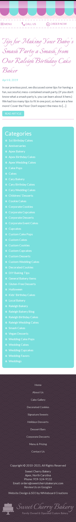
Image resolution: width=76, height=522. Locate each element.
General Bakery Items (22, 278)
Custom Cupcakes (20, 250)
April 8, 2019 (10, 80)
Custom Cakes (18, 239)
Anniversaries (17, 145)
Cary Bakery (17, 179)
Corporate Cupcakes (22, 212)
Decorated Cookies (21, 267)
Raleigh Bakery (18, 306)
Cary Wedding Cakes (22, 190)
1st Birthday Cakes (21, 140)
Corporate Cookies (21, 206)
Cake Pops (15, 168)
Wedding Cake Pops (21, 339)
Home (38, 384)
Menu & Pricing (38, 444)
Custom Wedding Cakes (24, 261)
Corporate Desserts (21, 217)
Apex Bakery (17, 151)
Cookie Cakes (17, 201)
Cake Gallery (38, 399)
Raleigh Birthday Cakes (23, 317)
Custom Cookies (19, 245)
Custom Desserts (19, 256)
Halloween (15, 289)
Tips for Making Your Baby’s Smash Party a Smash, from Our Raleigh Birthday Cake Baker (37, 56)
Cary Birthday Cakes (22, 184)
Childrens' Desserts (21, 195)
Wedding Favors (19, 355)
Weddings (15, 361)
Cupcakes (15, 228)
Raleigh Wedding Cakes (24, 322)
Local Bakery (17, 300)
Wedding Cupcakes (21, 350)
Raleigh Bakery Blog (21, 311)
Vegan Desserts (18, 333)
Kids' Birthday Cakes (22, 295)
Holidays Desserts (38, 421)
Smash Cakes (17, 328)
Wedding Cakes (19, 344)
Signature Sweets (38, 414)
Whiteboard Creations (54, 493)
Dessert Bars (38, 429)
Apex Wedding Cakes (22, 162)
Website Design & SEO (22, 493)
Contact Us (38, 451)
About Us (38, 392)
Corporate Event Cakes (23, 223)
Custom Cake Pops (21, 234)
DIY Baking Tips (19, 273)
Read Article (13, 113)
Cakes (13, 173)
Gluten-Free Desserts (22, 284)
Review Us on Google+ (38, 487)
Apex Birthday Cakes (22, 157)
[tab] (10, 23)
